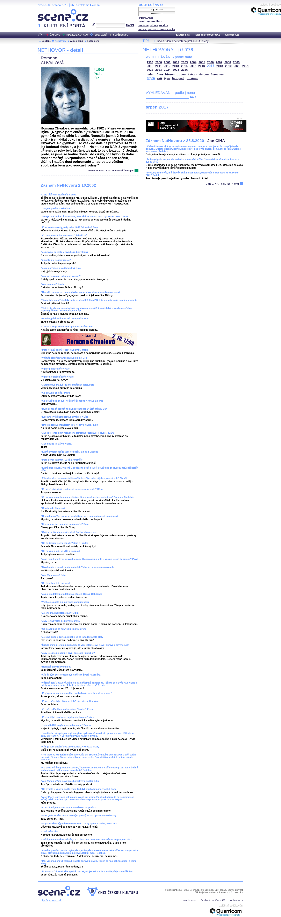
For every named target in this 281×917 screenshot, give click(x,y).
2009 (236, 62)
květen (192, 74)
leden (150, 74)
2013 (175, 66)
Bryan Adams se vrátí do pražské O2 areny (183, 41)
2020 (237, 66)
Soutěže (46, 41)
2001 (167, 62)
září (159, 78)
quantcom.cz (182, 34)
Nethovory (60, 41)
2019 (228, 66)
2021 (245, 66)
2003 (184, 62)
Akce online (76, 41)
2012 (167, 66)
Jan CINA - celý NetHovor (222, 183)
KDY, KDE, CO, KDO (77, 34)
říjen (167, 78)
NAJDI (130, 25)
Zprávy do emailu (52, 900)
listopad (178, 78)
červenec (217, 74)
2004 (193, 62)
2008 (227, 62)
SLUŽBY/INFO (120, 34)
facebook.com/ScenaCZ (207, 34)
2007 (219, 62)
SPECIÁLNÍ (101, 34)
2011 (158, 66)
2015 (193, 66)
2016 (201, 66)
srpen (151, 78)
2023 (158, 69)
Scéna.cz (45, 10)
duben (181, 74)
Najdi (193, 96)
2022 (150, 69)
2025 (176, 69)
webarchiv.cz (232, 34)
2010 (150, 66)
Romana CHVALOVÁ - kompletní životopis (111, 170)
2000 (158, 62)
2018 (219, 66)
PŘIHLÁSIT (146, 17)
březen (170, 74)
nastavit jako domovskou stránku (156, 29)
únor (160, 74)
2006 (210, 62)
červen (204, 74)
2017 (210, 66)
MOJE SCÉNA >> (150, 5)
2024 (167, 69)
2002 (176, 62)
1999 (150, 62)
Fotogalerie (93, 41)
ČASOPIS (55, 34)
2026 (184, 69)
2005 (202, 62)
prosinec (192, 78)
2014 (184, 66)
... (136, 170)
